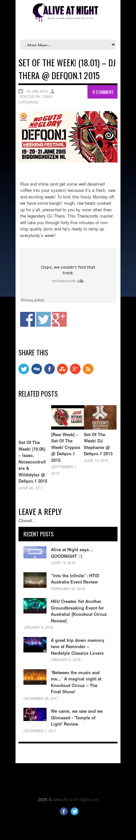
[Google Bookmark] (75, 372)
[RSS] (88, 372)
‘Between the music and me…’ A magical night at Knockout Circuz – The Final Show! (76, 682)
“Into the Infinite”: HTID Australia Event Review (75, 578)
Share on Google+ (59, 319)
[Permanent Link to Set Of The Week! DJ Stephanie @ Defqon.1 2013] (100, 428)
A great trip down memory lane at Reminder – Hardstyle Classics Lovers (77, 646)
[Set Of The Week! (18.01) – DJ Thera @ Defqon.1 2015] (68, 161)
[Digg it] (36, 372)
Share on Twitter (43, 319)
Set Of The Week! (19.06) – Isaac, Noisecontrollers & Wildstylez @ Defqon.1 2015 (32, 461)
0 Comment (103, 91)
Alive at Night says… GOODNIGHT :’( (72, 552)
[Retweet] (23, 372)
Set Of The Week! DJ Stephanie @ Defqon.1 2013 (98, 444)
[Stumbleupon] (62, 372)
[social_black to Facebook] (49, 372)
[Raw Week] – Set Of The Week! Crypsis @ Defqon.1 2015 (65, 447)
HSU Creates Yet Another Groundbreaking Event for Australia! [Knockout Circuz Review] (79, 611)
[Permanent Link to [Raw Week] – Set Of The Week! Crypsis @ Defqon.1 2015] (67, 428)
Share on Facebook (27, 319)
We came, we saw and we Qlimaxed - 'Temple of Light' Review (77, 717)
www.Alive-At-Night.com (76, 799)
